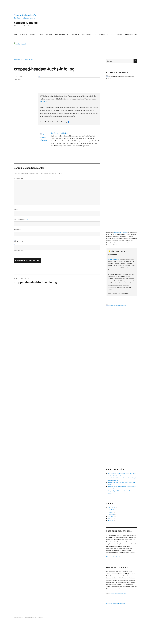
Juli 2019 (110, 512)
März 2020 (111, 510)
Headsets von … (88, 34)
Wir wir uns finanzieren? (113, 557)
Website (17, 230)
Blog (15, 34)
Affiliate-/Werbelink (113, 259)
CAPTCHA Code (20, 251)
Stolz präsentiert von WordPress (34, 617)
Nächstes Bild (29, 59)
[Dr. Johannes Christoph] (44, 137)
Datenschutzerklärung (119, 603)
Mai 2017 (110, 518)
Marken (49, 34)
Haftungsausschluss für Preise (118, 593)
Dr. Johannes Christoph (60, 133)
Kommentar (19, 178)
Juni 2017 (111, 516)
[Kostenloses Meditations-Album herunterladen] (121, 381)
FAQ (112, 34)
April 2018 (111, 514)
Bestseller (33, 34)
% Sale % (23, 34)
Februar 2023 (111, 508)
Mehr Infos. (44, 102)
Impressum (109, 603)
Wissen (119, 34)
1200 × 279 (17, 80)
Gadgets (102, 34)
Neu (41, 34)
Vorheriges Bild (18, 59)
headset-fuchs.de (26, 22)
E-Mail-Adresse (21, 220)
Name (17, 209)
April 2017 (111, 520)
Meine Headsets (131, 34)
